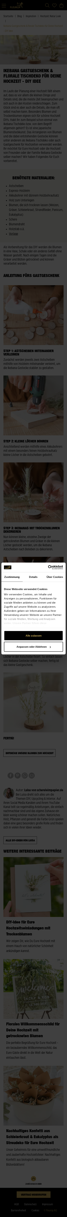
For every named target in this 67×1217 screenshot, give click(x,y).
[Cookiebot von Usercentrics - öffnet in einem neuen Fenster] (48, 567)
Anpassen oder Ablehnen (31, 646)
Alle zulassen (34, 635)
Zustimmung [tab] (12, 576)
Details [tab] (33, 576)
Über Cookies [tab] (55, 576)
